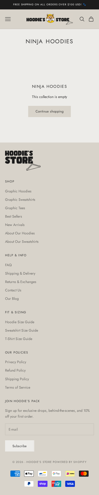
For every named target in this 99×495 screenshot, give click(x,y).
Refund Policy (15, 370)
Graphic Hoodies (18, 191)
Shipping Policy (17, 378)
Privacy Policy (15, 361)
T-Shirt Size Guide (18, 338)
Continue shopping (50, 111)
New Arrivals (15, 224)
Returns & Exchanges (20, 281)
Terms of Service (17, 387)
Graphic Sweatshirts (20, 199)
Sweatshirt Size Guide (21, 330)
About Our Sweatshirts (22, 241)
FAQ (8, 264)
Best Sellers (13, 216)
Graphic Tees (15, 207)
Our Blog (12, 298)
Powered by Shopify (70, 462)
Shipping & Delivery (20, 273)
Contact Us (13, 290)
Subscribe (19, 446)
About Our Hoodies (20, 233)
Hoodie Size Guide (19, 321)
